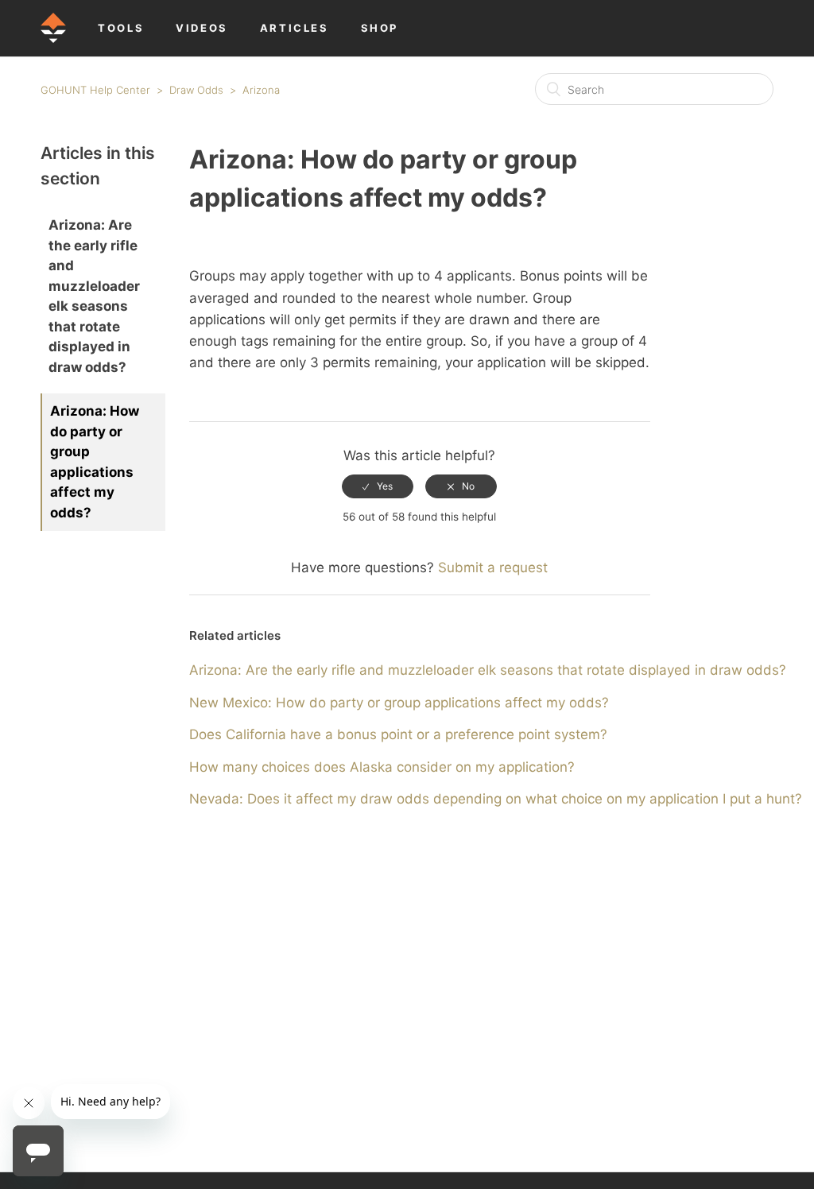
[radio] (377, 486)
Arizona (261, 89)
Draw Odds (196, 89)
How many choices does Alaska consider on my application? (382, 767)
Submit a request (493, 567)
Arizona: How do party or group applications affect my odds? (94, 462)
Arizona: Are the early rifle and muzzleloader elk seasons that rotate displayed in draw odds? (94, 296)
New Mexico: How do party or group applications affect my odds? (399, 703)
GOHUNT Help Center (95, 89)
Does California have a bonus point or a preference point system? (398, 734)
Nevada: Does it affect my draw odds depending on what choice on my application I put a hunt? (495, 799)
